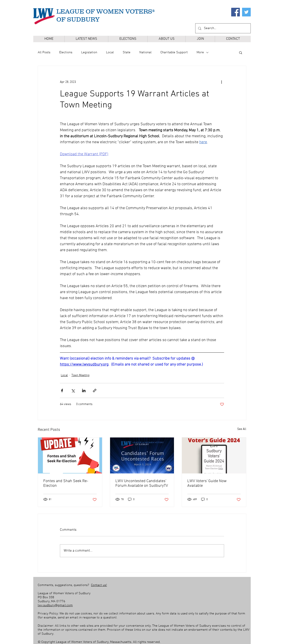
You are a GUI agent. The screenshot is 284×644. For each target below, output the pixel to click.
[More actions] (221, 82)
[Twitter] (246, 12)
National (145, 52)
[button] (127, 39)
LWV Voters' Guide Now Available (207, 483)
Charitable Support (174, 52)
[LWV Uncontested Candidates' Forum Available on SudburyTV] (142, 455)
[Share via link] (95, 390)
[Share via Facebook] (62, 390)
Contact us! (99, 585)
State (126, 52)
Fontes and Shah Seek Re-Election (65, 483)
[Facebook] (235, 12)
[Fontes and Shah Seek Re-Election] (70, 455)
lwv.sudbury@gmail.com (55, 605)
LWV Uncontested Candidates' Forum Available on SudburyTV (141, 483)
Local (110, 52)
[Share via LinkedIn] (84, 390)
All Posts (44, 52)
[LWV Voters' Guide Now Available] (214, 455)
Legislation (89, 52)
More (200, 52)
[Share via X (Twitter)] (73, 390)
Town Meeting (80, 375)
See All (241, 429)
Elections (65, 52)
